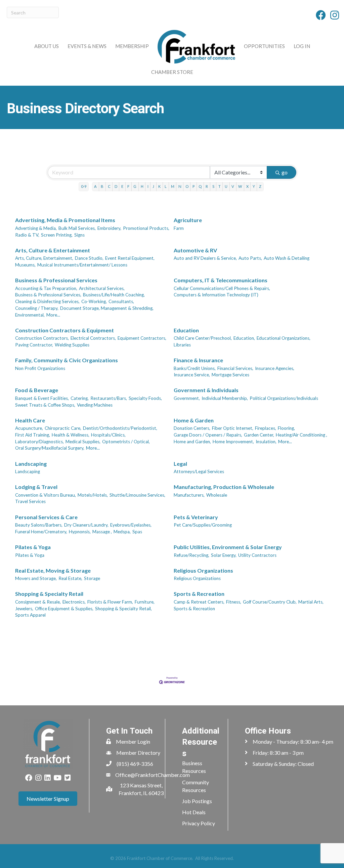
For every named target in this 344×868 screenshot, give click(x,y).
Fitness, (233, 602)
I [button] (147, 186)
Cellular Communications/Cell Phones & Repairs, (222, 288)
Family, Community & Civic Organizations (66, 360)
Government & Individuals (206, 390)
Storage (92, 578)
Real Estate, (70, 578)
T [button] (219, 186)
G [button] (134, 186)
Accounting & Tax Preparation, (46, 288)
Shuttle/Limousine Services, (137, 495)
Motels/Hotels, (93, 495)
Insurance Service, (192, 374)
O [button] (186, 186)
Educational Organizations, (283, 338)
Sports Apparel (30, 615)
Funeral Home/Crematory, (41, 531)
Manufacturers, (189, 495)
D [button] (116, 186)
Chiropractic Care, (63, 428)
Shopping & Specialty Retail (49, 593)
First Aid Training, (32, 435)
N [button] (179, 186)
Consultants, (121, 301)
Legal (180, 463)
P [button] (193, 186)
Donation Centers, (192, 428)
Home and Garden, (192, 441)
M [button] (172, 186)
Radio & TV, (27, 235)
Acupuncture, (29, 428)
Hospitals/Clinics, (108, 435)
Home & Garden (194, 420)
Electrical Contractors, (93, 338)
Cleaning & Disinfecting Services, (47, 301)
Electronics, (74, 602)
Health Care (30, 420)
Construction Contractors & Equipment (64, 330)
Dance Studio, (89, 258)
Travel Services (30, 501)
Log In (302, 46)
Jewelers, (24, 608)
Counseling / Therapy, (36, 308)
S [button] (213, 186)
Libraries (182, 344)
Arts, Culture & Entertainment (52, 250)
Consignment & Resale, (38, 602)
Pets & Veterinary (196, 517)
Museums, (25, 264)
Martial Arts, (311, 602)
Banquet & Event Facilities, (42, 398)
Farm (179, 228)
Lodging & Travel (36, 487)
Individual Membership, (225, 398)
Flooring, (286, 428)
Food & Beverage (36, 390)
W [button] (240, 186)
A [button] (95, 186)
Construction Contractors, (42, 338)
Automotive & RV (195, 250)
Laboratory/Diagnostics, (39, 441)
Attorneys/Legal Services (199, 471)
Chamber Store (172, 72)
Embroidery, (109, 228)
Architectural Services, (102, 288)
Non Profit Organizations (40, 368)
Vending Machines (95, 405)
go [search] (285, 172)
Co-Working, (94, 301)
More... (53, 315)
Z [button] (260, 186)
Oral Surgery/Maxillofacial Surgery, (49, 448)
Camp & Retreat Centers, (199, 602)
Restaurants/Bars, (108, 398)
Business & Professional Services (56, 280)
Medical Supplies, (83, 441)
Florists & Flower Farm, (110, 602)
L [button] (166, 186)
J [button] (153, 186)
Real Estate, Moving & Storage (53, 570)
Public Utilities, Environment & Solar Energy (228, 547)
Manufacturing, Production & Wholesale (224, 487)
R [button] (207, 186)
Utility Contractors (257, 555)
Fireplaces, (265, 428)
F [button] (128, 186)
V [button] (232, 186)
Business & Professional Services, (48, 294)
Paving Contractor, (34, 344)
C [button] (109, 186)
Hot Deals (194, 812)
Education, (244, 338)
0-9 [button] (83, 186)
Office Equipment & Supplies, (64, 608)
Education (186, 330)
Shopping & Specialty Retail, (123, 608)
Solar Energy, (223, 555)
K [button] (159, 186)
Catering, (80, 398)
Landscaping (31, 463)
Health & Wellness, (70, 435)
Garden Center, (259, 435)
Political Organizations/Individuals (284, 398)
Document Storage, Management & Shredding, (107, 308)
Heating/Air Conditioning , (301, 435)
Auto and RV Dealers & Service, (205, 258)
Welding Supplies (72, 344)
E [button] (122, 186)
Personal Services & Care (46, 517)
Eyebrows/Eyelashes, (131, 525)
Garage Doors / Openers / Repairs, (208, 435)
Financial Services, (235, 368)
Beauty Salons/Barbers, (38, 525)
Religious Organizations (203, 570)
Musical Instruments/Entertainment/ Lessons (82, 264)
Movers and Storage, (36, 578)
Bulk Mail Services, (77, 228)
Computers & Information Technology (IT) (216, 294)
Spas (137, 531)
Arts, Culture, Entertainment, (44, 258)
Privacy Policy (198, 823)
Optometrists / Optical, (126, 441)
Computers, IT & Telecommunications (220, 280)
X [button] (247, 186)
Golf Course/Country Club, (270, 602)
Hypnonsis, (80, 531)
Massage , (102, 531)
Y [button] (254, 186)
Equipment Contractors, (142, 338)
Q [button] (200, 186)
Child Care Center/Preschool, (203, 338)
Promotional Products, (146, 228)
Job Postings (197, 801)
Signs (79, 235)
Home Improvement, (233, 441)
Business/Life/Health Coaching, (114, 294)
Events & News (87, 46)
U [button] (226, 186)
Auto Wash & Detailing (286, 258)
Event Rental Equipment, (130, 258)
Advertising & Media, (36, 228)
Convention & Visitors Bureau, (45, 495)
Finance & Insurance (198, 360)
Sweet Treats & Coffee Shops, (45, 405)
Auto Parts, (250, 258)
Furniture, (145, 602)
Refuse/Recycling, (191, 555)
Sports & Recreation (199, 593)
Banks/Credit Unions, (195, 368)
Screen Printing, (57, 235)
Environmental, (30, 315)
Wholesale (216, 495)
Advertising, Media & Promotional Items (65, 220)
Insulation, (266, 441)
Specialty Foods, (145, 398)
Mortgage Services (230, 374)
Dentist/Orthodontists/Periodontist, (120, 428)
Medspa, (122, 531)
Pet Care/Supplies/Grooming (203, 525)
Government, (187, 398)
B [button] (102, 186)
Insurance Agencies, (274, 368)
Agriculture (188, 220)
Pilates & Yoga (33, 547)
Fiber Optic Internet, (232, 428)
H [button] (142, 186)
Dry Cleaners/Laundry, (86, 525)
